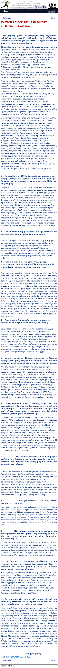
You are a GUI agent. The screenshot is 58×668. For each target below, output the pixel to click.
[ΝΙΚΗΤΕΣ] (29, 4)
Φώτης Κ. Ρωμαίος (27, 657)
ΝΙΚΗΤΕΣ (40, 7)
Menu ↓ (51, 11)
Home (6, 11)
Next (54, 18)
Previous (6, 18)
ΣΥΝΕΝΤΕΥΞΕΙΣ (12, 657)
